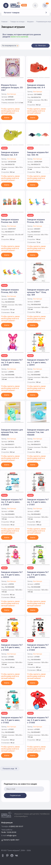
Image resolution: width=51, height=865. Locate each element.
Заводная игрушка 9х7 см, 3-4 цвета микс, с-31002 (12, 720)
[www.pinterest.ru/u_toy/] (2, 855)
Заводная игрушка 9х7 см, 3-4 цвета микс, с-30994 (12, 574)
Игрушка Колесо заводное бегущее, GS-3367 (12, 87)
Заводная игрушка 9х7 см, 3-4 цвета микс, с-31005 (12, 647)
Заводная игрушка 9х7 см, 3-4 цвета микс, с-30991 (38, 362)
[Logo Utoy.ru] (18, 5)
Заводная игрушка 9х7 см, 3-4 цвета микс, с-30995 (12, 362)
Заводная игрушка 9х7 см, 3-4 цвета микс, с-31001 (38, 502)
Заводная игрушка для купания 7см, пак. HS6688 (38, 432)
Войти (6, 117)
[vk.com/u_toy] (16, 855)
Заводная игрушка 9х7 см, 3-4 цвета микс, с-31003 (38, 647)
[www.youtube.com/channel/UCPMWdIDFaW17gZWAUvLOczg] (11, 855)
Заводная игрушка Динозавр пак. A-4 (36, 86)
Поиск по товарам (39, 4)
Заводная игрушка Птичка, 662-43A (36, 220)
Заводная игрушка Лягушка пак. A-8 (10, 153)
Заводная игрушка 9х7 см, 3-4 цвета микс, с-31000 (38, 720)
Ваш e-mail (4, 779)
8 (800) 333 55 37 (16, 827)
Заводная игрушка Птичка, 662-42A (10, 290)
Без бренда (11, 94)
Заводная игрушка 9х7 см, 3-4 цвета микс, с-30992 (38, 574)
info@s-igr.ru (11, 836)
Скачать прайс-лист (11, 840)
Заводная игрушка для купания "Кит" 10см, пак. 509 (38, 292)
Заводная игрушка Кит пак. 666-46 (38, 153)
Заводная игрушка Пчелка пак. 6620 (10, 220)
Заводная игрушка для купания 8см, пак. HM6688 (12, 432)
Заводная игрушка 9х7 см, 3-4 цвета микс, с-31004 (12, 502)
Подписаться (15, 795)
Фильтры (42, 45)
